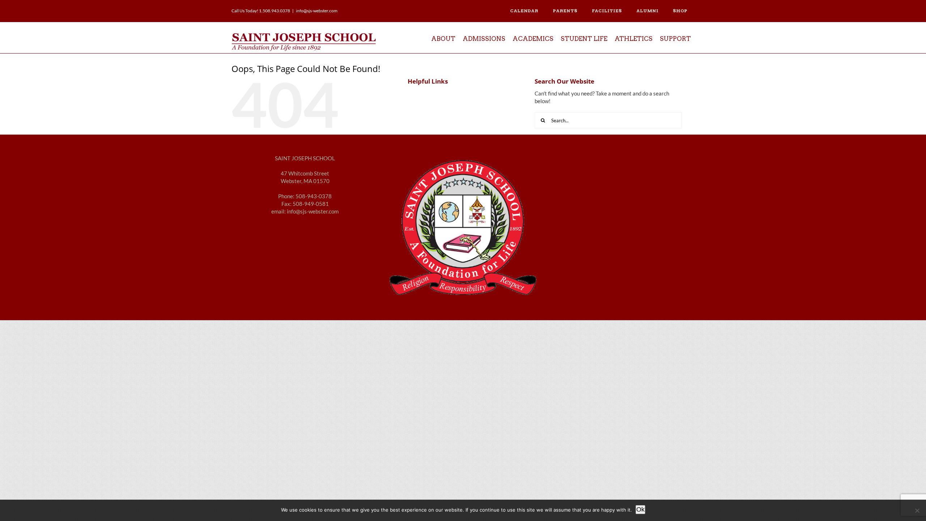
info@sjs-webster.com (316, 10)
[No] (917, 510)
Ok (640, 509)
